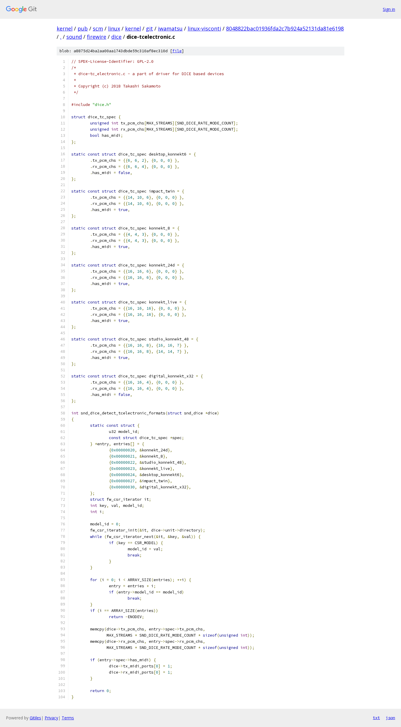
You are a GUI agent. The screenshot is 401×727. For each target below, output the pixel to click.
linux (114, 28)
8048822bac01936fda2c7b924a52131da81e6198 (285, 28)
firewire (96, 36)
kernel (65, 28)
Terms (68, 718)
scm (98, 28)
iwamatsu (170, 28)
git (149, 28)
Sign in (389, 9)
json (390, 717)
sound (74, 36)
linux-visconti (204, 28)
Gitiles (35, 718)
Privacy (51, 718)
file (177, 50)
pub (82, 28)
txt (376, 717)
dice (116, 36)
